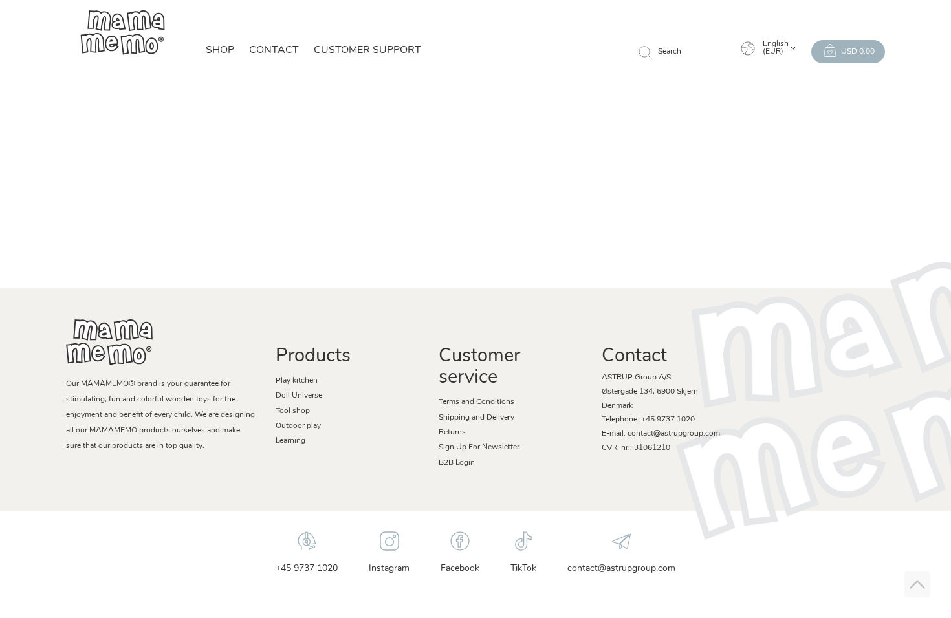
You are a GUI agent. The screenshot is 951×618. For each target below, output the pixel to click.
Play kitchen (297, 381)
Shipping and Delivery (476, 417)
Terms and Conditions (476, 402)
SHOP (220, 50)
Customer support (367, 50)
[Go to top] (917, 584)
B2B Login (457, 463)
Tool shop (293, 411)
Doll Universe (299, 396)
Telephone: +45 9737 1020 (648, 419)
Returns (452, 432)
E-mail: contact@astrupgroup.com (661, 434)
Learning (290, 441)
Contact (274, 50)
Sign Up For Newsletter (479, 447)
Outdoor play (298, 426)
